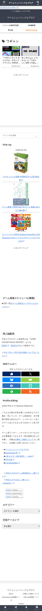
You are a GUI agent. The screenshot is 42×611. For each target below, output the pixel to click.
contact (21, 603)
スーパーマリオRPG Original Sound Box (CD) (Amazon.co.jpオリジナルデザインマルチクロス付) (21, 238)
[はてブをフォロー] (11, 385)
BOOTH (14, 346)
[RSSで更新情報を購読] (30, 391)
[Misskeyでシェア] (35, 583)
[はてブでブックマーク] (25, 589)
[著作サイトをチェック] (11, 374)
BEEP (4, 346)
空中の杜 (8, 460)
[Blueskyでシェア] (25, 583)
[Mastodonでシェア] (16, 583)
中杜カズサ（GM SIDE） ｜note (18, 456)
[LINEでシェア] (35, 589)
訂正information (11, 463)
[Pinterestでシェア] (11, 596)
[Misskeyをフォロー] (30, 379)
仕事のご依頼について (24, 439)
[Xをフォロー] (30, 374)
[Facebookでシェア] (7, 589)
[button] (36, 136)
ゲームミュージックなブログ (17, 450)
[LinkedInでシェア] (21, 596)
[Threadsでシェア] (16, 589)
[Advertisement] (21, 98)
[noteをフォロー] (30, 385)
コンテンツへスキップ (9, 7)
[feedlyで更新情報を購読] (11, 391)
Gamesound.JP (11, 453)
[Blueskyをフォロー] (11, 379)
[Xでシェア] (7, 583)
